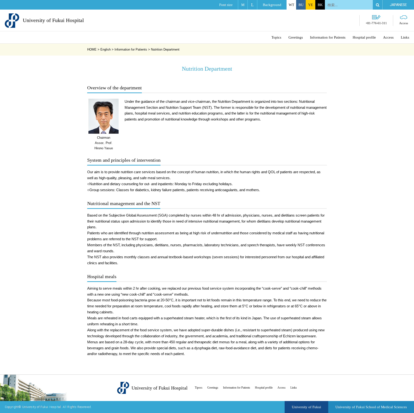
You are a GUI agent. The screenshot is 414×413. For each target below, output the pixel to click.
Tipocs (198, 387)
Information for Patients (327, 37)
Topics (276, 37)
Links (405, 37)
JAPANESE (398, 5)
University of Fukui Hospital (53, 20)
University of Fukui (306, 407)
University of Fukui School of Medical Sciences (371, 407)
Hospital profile (364, 37)
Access (403, 23)
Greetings (295, 37)
